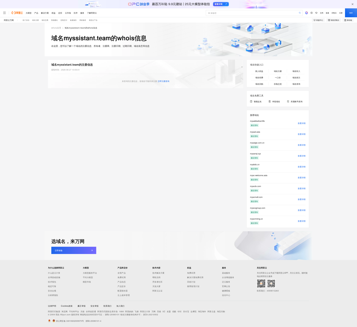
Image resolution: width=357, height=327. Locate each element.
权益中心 (319, 20)
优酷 (174, 311)
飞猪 (137, 311)
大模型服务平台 (90, 272)
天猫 (82, 311)
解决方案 (45, 12)
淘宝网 (64, 311)
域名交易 (45, 20)
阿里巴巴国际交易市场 (107, 311)
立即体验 (58, 250)
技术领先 (52, 281)
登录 (351, 13)
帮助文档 (156, 277)
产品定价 (122, 286)
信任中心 (226, 295)
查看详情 (302, 123)
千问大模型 (88, 277)
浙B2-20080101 (112, 314)
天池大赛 (156, 286)
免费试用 (122, 277)
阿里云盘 (212, 311)
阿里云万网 (9, 20)
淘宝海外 (202, 311)
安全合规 (52, 290)
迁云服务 (226, 281)
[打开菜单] (4, 12)
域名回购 (259, 83)
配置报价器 (123, 290)
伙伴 (76, 12)
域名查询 (296, 83)
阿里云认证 (157, 290)
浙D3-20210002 (150, 314)
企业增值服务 (228, 277)
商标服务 (82, 20)
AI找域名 (276, 101)
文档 (321, 13)
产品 (36, 12)
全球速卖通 (91, 311)
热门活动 (26, 20)
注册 (340, 13)
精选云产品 (93, 20)
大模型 (29, 12)
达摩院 (193, 311)
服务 (82, 12)
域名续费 (259, 77)
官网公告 (226, 286)
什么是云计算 (54, 272)
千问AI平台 (74, 311)
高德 (159, 311)
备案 (327, 13)
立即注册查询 (163, 81)
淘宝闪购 (221, 311)
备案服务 (73, 20)
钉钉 (180, 311)
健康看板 (226, 290)
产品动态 (122, 281)
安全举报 (95, 305)
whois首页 (56, 27)
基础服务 (226, 272)
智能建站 (54, 20)
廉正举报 (82, 305)
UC (163, 311)
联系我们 (107, 305)
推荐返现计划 (193, 286)
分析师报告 (53, 295)
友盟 (169, 311)
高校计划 (191, 281)
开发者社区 (157, 281)
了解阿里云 (92, 12)
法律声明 (52, 305)
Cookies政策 (67, 305)
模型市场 (87, 281)
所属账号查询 (296, 101)
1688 (121, 311)
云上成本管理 (124, 295)
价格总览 (278, 83)
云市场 (68, 12)
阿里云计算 (145, 311)
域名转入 (296, 71)
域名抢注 (296, 77)
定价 (60, 12)
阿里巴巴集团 (54, 311)
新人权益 (259, 71)
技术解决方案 (158, 272)
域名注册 (35, 20)
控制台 (334, 13)
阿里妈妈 (129, 311)
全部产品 (122, 272)
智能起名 (258, 101)
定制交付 (64, 20)
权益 (54, 12)
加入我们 (120, 305)
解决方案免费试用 (195, 277)
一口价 (278, 77)
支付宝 (186, 311)
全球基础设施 (54, 277)
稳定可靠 (52, 286)
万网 (154, 311)
